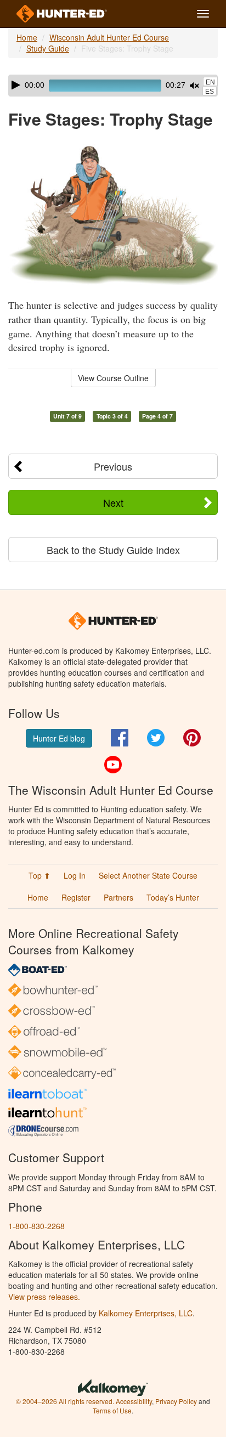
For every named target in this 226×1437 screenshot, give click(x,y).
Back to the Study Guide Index (113, 549)
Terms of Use (112, 1410)
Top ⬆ (39, 875)
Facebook (119, 737)
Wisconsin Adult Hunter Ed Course (109, 37)
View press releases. (44, 1296)
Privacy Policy (176, 1401)
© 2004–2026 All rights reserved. (65, 1401)
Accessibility (134, 1401)
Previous (113, 466)
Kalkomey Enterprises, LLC (146, 1313)
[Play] (16, 85)
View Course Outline (113, 377)
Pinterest (192, 737)
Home (26, 37)
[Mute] (194, 85)
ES (209, 91)
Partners (118, 897)
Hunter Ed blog (59, 738)
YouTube (113, 764)
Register (76, 897)
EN (210, 82)
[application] (113, 86)
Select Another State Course (148, 875)
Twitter (156, 737)
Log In (75, 875)
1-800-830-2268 (36, 1225)
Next (113, 502)
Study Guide (47, 48)
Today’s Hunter (172, 897)
